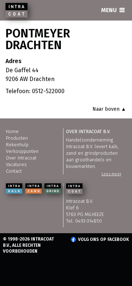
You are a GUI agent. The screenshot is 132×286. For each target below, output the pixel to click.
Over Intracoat (21, 158)
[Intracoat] (16, 10)
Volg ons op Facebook (103, 239)
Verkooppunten (22, 151)
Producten (17, 138)
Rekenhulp (17, 144)
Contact (14, 171)
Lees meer (111, 174)
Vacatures (16, 164)
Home (12, 131)
